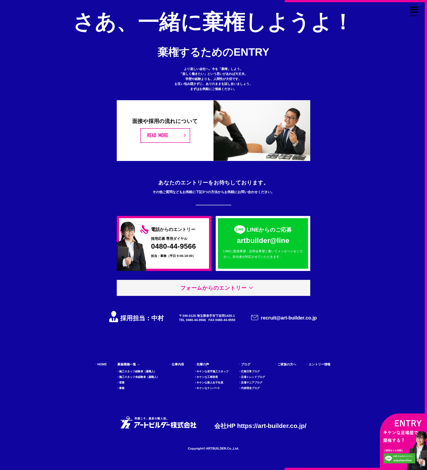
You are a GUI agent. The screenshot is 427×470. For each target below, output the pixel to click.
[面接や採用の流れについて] (165, 135)
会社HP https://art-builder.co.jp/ (260, 425)
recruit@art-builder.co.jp (289, 318)
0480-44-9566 (173, 246)
